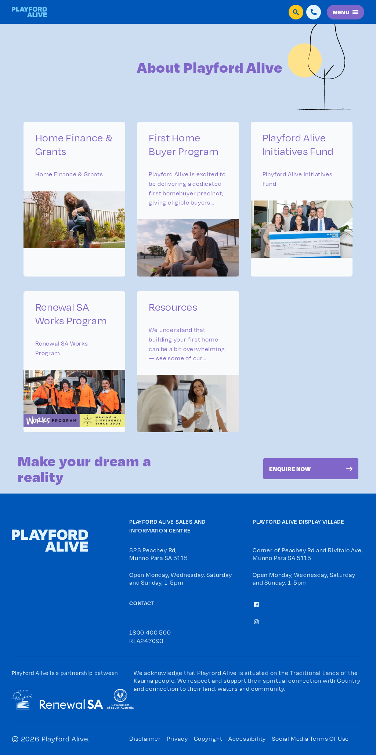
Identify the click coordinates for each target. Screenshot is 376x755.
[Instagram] (256, 621)
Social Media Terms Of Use (310, 738)
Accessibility (247, 738)
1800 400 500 (150, 632)
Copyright (208, 738)
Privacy (177, 738)
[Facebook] (256, 604)
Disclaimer (145, 738)
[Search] (296, 12)
